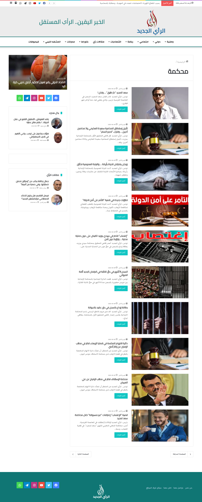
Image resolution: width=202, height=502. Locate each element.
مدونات (71, 42)
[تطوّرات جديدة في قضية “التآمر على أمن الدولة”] (160, 211)
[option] (33, 72)
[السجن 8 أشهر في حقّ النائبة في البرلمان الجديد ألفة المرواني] (160, 282)
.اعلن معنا (167, 487)
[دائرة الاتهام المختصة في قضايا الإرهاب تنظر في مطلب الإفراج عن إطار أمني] (160, 354)
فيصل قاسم (43, 202)
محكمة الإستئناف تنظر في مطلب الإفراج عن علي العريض (105, 381)
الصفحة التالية (83, 454)
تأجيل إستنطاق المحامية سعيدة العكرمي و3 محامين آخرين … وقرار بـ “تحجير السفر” (102, 130)
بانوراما (84, 42)
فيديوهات (33, 42)
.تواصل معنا (178, 487)
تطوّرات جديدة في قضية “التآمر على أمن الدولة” (105, 200)
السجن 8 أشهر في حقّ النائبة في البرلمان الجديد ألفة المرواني (103, 273)
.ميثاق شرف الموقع (154, 487)
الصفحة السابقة (179, 454)
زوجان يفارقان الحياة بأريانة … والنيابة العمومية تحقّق (102, 164)
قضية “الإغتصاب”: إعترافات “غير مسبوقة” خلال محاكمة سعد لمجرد (101, 417)
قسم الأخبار (122, 89)
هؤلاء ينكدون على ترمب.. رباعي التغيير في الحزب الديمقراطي (32, 135)
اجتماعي (144, 42)
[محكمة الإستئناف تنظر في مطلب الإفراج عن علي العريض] (160, 390)
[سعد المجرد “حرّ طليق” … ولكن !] (160, 103)
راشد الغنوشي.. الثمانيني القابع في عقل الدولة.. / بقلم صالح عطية (31, 120)
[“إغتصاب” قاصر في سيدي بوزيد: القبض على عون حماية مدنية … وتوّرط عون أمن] (160, 246)
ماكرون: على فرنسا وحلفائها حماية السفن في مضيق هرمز (35, 84)
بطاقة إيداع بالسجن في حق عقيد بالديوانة (108, 307)
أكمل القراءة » (121, 109)
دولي (157, 42)
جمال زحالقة (43, 188)
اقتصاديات (115, 42)
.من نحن (189, 487)
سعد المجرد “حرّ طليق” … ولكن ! (113, 92)
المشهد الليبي (53, 42)
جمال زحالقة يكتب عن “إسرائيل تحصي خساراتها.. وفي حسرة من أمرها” (32, 182)
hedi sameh (43, 140)
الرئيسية (181, 62)
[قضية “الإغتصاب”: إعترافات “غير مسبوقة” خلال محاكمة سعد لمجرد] (160, 426)
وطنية (170, 42)
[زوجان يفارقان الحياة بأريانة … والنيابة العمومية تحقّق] (160, 175)
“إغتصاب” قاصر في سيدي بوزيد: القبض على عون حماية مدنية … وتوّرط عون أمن (101, 237)
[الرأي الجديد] (101, 22)
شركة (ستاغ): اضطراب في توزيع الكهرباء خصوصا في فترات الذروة (134, 3)
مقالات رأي (98, 42)
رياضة (130, 42)
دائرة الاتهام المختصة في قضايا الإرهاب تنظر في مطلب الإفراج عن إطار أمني (102, 345)
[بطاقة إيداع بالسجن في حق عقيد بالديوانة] (160, 318)
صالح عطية (44, 126)
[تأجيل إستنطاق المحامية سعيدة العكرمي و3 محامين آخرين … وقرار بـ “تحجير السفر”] (160, 139)
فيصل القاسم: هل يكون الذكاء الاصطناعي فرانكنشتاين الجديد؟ (35, 197)
